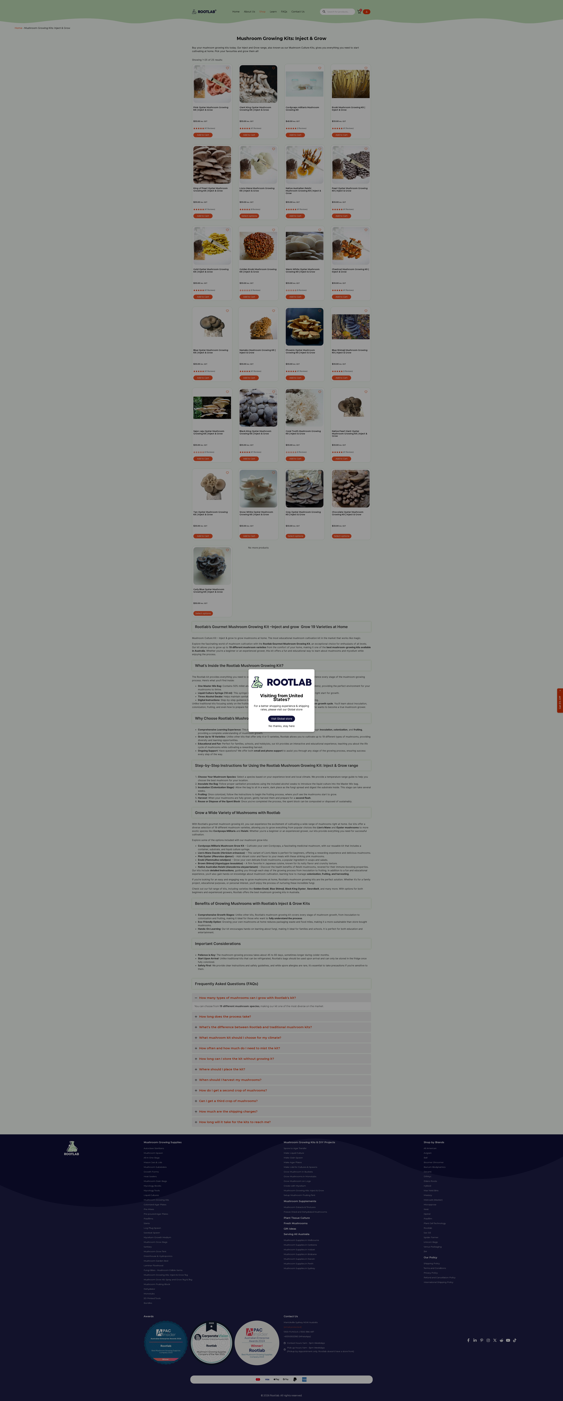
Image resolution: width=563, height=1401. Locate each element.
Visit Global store (281, 718)
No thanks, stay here (282, 726)
